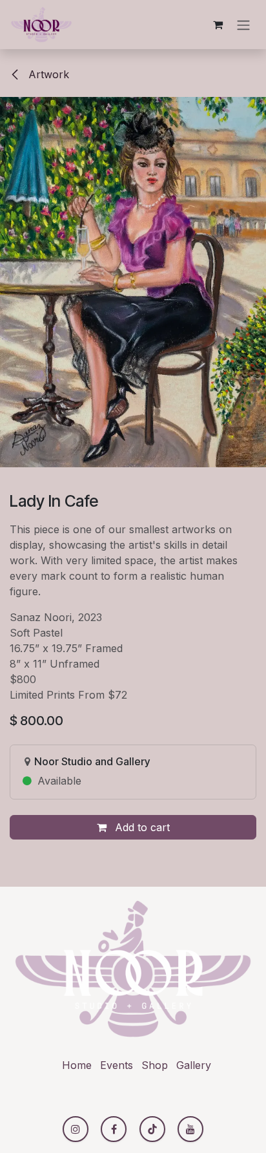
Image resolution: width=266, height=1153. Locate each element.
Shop (154, 1065)
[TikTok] (152, 1129)
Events (116, 1065)
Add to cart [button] (141, 827)
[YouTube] (190, 1129)
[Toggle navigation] (243, 24)
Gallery (193, 1065)
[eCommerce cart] (217, 24)
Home (77, 1065)
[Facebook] (113, 1129)
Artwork (47, 74)
